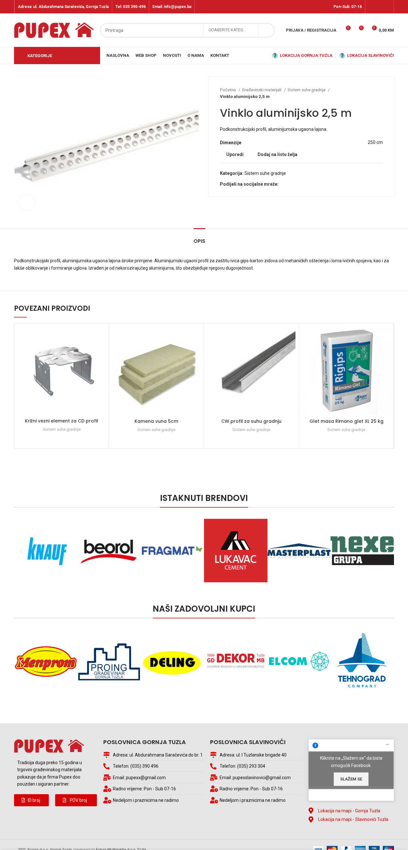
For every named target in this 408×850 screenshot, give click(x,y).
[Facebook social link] (372, 7)
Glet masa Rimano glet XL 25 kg (346, 421)
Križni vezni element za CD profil (61, 421)
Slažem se (351, 779)
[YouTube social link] (386, 7)
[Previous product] (367, 93)
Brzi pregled (101, 366)
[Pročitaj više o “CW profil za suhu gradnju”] (291, 351)
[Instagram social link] (379, 7)
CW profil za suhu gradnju (251, 421)
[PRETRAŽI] (266, 30)
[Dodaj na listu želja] (101, 337)
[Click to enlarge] (27, 203)
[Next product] (379, 93)
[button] (31, 800)
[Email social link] (291, 184)
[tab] (199, 238)
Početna (228, 89)
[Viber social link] (306, 184)
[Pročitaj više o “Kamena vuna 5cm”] (196, 351)
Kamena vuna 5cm (156, 421)
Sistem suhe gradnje (307, 89)
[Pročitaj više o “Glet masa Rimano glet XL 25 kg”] (386, 351)
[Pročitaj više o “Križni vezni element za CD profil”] (101, 351)
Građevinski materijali (262, 89)
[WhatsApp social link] (298, 184)
